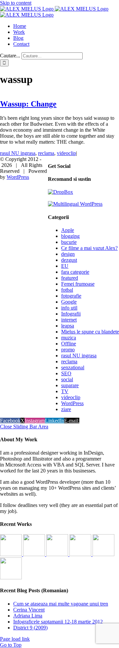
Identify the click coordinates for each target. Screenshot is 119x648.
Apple (67, 230)
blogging (70, 236)
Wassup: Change (28, 104)
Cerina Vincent (29, 609)
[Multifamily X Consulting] (34, 554)
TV (64, 391)
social (67, 379)
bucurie (69, 242)
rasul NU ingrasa (17, 153)
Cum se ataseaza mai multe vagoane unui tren (60, 604)
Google (69, 302)
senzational (72, 367)
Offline (68, 343)
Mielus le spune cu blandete (90, 331)
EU (64, 266)
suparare (70, 385)
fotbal (67, 290)
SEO (66, 373)
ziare (66, 409)
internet (69, 320)
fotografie (71, 296)
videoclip (66, 153)
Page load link (15, 639)
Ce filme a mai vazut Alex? (89, 248)
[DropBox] (60, 192)
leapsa (67, 325)
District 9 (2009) (30, 627)
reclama (46, 153)
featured (69, 278)
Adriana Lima (27, 615)
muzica (68, 337)
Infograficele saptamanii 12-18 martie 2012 (58, 621)
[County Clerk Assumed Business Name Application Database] (11, 577)
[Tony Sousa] (11, 554)
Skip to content (15, 3)
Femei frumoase (78, 284)
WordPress (72, 403)
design (68, 254)
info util (69, 308)
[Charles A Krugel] (103, 554)
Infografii (71, 314)
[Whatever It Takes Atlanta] (81, 554)
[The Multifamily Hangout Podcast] (57, 554)
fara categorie (75, 272)
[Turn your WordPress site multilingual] (75, 204)
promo (68, 349)
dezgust (69, 260)
